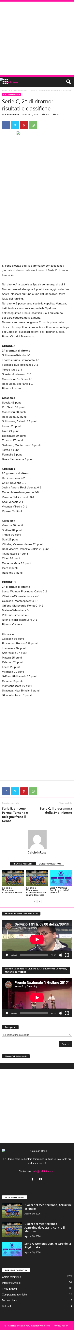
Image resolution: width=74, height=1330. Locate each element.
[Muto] (61, 955)
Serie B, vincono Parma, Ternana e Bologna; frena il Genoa (15, 814)
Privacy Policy (61, 1325)
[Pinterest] (24, 125)
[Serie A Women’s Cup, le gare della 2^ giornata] (61, 878)
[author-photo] (37, 839)
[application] (37, 939)
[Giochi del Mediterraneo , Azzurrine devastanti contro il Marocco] (37, 878)
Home (4, 90)
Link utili (6, 1306)
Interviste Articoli (11, 1282)
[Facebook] (6, 125)
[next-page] (39, 901)
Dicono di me (9, 1300)
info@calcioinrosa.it (44, 1171)
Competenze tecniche (14, 1294)
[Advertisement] (37, 38)
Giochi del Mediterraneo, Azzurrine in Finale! (12, 890)
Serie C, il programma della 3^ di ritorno (56, 810)
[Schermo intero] (67, 955)
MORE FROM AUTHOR (49, 863)
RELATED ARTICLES (23, 863)
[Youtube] (41, 1179)
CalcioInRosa (12, 114)
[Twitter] (15, 125)
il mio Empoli (9, 1288)
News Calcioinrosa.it (16, 1056)
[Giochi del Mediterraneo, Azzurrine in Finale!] (13, 878)
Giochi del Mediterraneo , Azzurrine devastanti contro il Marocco (36, 891)
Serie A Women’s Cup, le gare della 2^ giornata (60, 890)
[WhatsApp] (33, 125)
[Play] (7, 955)
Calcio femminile (19, 90)
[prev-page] (35, 901)
